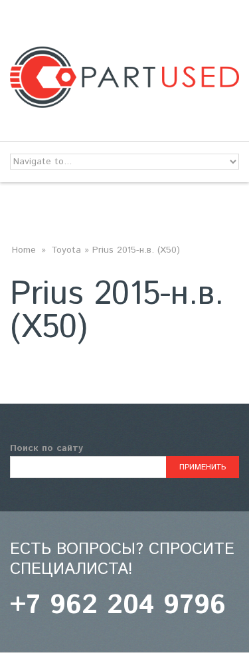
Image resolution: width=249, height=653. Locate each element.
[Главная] (124, 54)
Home (24, 250)
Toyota (66, 250)
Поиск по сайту (46, 448)
